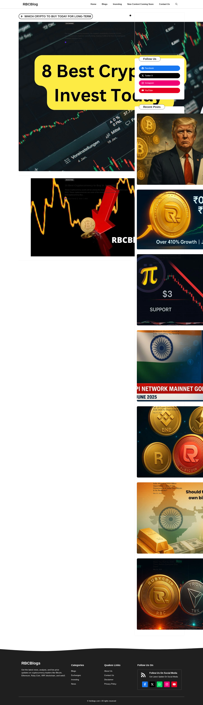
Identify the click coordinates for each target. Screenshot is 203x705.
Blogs (104, 4)
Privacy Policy (110, 684)
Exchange (70, 23)
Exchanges (76, 675)
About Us (108, 671)
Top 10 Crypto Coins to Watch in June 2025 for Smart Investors (167, 408)
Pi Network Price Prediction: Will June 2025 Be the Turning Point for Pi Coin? (167, 257)
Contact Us (164, 4)
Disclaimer (108, 679)
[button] (176, 4)
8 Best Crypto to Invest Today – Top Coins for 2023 (95, 29)
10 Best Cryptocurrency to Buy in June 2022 (91, 185)
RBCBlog (30, 4)
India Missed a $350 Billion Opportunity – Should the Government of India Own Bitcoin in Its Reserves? (167, 486)
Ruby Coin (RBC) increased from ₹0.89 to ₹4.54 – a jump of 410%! (167, 193)
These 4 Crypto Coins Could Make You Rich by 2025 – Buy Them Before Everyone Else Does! (166, 563)
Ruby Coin (71, 42)
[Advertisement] (159, 33)
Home (93, 4)
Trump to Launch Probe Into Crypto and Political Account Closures (165, 117)
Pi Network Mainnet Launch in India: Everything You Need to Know (166, 333)
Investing (117, 4)
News (73, 684)
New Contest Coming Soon (140, 4)
